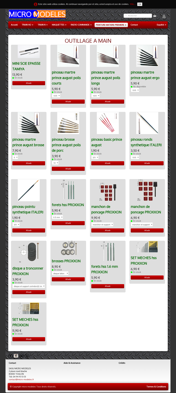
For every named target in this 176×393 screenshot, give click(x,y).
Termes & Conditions (156, 386)
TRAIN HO (28, 24)
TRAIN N (43, 24)
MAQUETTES (59, 24)
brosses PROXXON (66, 261)
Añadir (29, 83)
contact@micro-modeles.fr (21, 379)
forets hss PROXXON (68, 205)
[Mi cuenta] (164, 16)
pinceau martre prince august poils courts (66, 77)
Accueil (14, 24)
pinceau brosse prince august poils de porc (66, 145)
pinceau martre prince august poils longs (105, 77)
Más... (133, 4)
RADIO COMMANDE (81, 24)
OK (139, 4)
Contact (134, 24)
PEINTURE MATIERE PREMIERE (111, 25)
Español (162, 24)
